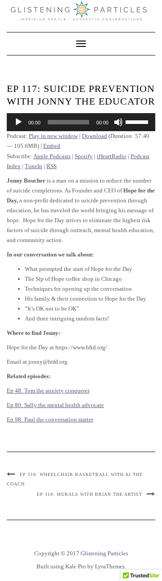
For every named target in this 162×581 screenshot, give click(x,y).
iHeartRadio (111, 156)
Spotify (84, 156)
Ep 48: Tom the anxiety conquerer (48, 390)
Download (94, 136)
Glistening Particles (104, 553)
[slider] (138, 121)
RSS (51, 166)
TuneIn (33, 166)
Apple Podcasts (52, 156)
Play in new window (53, 136)
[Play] (18, 122)
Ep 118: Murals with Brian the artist (89, 494)
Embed (51, 145)
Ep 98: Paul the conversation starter (50, 419)
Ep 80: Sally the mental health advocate (55, 405)
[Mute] (118, 122)
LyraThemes (110, 566)
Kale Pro (75, 566)
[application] (81, 122)
